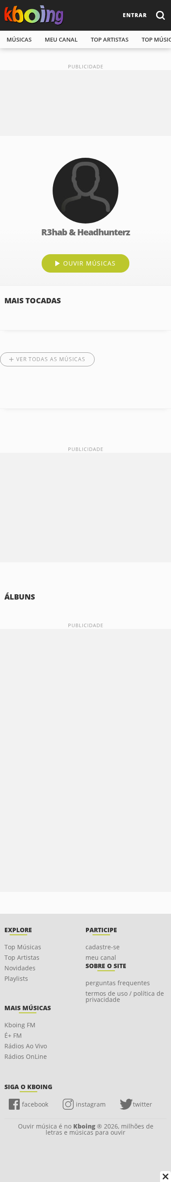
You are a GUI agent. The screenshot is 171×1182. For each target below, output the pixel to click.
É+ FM (13, 1035)
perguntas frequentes (118, 983)
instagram (91, 1104)
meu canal (61, 39)
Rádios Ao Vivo (25, 1046)
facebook (35, 1104)
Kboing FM (20, 1025)
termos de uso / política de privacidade (125, 996)
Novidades (20, 968)
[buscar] (160, 15)
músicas (19, 39)
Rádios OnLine (25, 1056)
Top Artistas (21, 957)
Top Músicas (22, 947)
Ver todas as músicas (51, 359)
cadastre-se (103, 947)
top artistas (109, 39)
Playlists (16, 978)
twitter (142, 1104)
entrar (135, 15)
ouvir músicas (89, 263)
